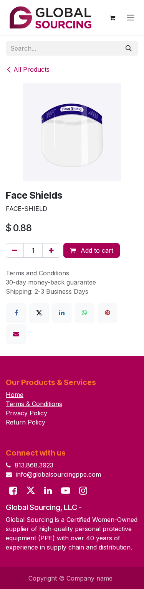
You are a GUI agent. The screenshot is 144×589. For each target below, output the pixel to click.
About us (97, 507)
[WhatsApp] (84, 312)
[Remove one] (15, 250)
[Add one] (51, 250)
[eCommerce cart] (112, 17)
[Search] (128, 48)
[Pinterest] (107, 312)
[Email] (16, 333)
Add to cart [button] (96, 250)
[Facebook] (16, 312)
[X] (39, 312)
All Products (31, 69)
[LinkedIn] (62, 312)
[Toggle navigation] (130, 18)
